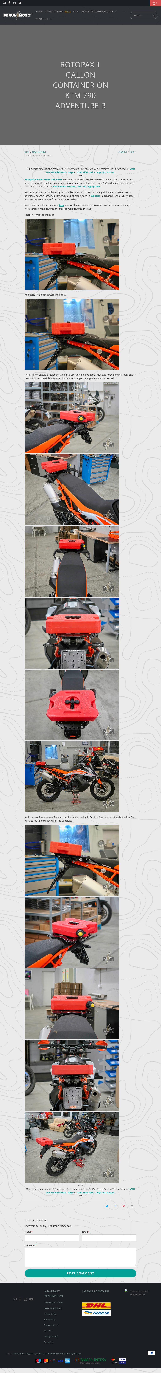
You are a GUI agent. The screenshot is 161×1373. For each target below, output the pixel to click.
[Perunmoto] (17, 15)
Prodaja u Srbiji (51, 1336)
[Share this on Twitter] (106, 1206)
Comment (30, 1245)
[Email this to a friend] (131, 1206)
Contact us (49, 1342)
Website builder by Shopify (68, 1353)
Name (29, 1231)
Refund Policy (50, 1319)
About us (48, 1330)
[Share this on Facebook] (115, 1206)
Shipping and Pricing (53, 1302)
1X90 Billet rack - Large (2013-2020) (95, 172)
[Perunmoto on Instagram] (14, 3)
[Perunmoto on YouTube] (19, 3)
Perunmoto (18, 1353)
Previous (123, 152)
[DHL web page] (96, 1307)
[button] (99, 11)
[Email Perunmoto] (4, 3)
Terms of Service (51, 1325)
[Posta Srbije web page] (96, 1315)
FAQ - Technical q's (52, 1308)
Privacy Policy (50, 1313)
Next (132, 152)
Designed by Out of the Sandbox (40, 1353)
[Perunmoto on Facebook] (9, 3)
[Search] (153, 15)
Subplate (95, 195)
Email (85, 1231)
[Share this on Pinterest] (123, 1206)
